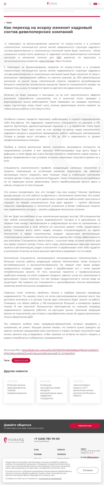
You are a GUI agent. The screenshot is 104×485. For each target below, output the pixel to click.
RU (95, 4)
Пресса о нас (21, 360)
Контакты (61, 454)
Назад (9, 22)
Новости (61, 449)
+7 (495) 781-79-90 (47, 438)
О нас (36, 449)
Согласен (88, 470)
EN (98, 4)
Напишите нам (84, 426)
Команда (38, 454)
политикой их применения (50, 479)
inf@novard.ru (93, 457)
